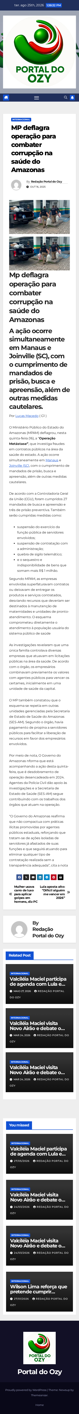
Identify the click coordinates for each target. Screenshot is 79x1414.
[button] (65, 97)
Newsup (64, 1390)
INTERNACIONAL (21, 119)
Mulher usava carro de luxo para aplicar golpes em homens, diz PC (26, 894)
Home (39, 1405)
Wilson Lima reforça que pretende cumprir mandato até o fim (38, 1292)
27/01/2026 (22, 1298)
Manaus (52, 460)
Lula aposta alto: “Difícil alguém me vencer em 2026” (52, 892)
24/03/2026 (22, 1206)
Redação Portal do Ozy (46, 181)
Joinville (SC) (19, 466)
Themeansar (39, 1395)
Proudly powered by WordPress (26, 1390)
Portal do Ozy (39, 1371)
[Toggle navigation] (36, 97)
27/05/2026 (22, 1160)
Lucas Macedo (26, 416)
